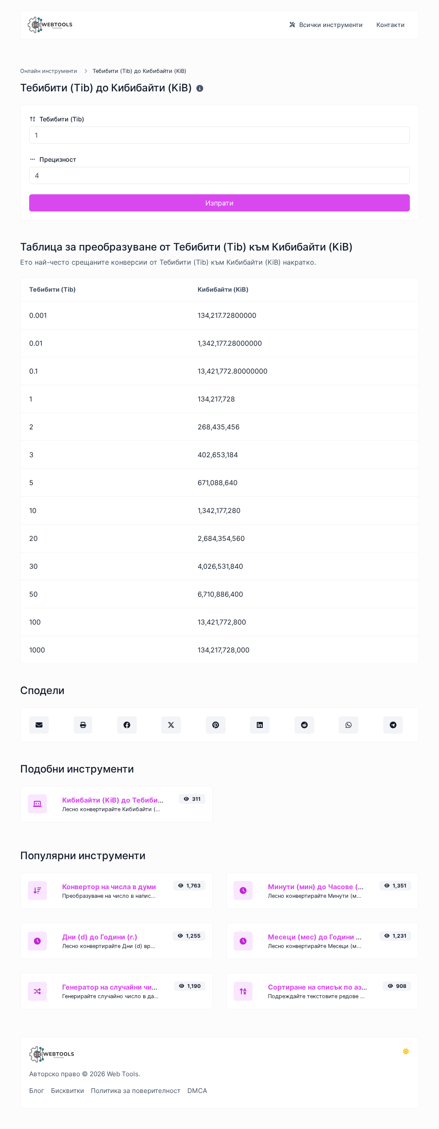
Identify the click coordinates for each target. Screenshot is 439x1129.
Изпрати (219, 203)
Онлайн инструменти (48, 71)
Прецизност (57, 159)
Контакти (390, 24)
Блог (36, 1091)
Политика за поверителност (135, 1091)
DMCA (197, 1091)
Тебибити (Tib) (61, 119)
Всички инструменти (330, 24)
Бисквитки (67, 1091)
